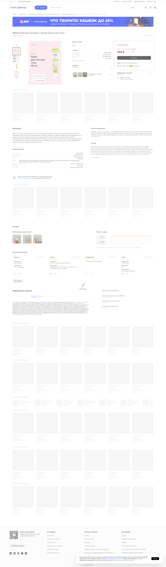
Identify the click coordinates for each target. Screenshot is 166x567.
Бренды (124, 518)
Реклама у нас (126, 542)
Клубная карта (51, 525)
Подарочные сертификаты (55, 528)
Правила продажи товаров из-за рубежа (96, 532)
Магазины (116, 1)
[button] (16, 51)
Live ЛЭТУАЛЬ (88, 547)
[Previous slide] (146, 150)
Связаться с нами (151, 1)
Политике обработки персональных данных (123, 560)
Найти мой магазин (53, 532)
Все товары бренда (37, 269)
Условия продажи (89, 528)
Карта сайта (26, 561)
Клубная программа (139, 1)
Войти (133, 49)
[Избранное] (150, 8)
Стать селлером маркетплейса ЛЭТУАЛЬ (134, 532)
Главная (15, 14)
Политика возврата (90, 540)
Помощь (86, 518)
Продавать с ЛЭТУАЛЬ (53, 521)
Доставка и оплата (127, 1)
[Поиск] (133, 8)
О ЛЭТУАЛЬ (50, 518)
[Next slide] (16, 80)
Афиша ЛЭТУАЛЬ (89, 551)
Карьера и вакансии (53, 535)
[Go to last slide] (16, 46)
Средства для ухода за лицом (35, 14)
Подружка (75, 67)
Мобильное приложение (129, 521)
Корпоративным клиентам (130, 538)
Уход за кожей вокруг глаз (52, 14)
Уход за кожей (22, 14)
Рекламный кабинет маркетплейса (132, 535)
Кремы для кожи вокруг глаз (69, 14)
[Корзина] (155, 8)
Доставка (87, 525)
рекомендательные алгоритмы (113, 558)
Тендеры (124, 525)
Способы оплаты (89, 521)
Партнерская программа (129, 528)
